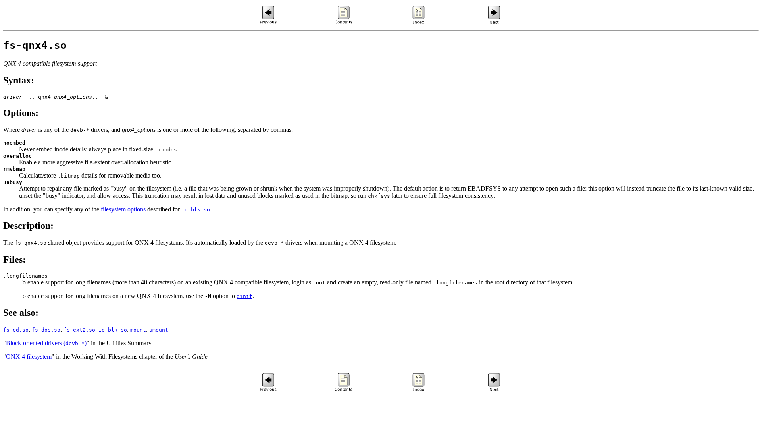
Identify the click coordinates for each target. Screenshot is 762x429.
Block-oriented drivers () (46, 343)
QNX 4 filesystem (29, 356)
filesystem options (123, 209)
